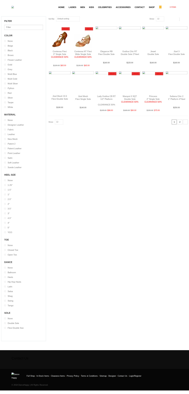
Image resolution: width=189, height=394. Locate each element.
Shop (152, 7)
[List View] (171, 18)
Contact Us (122, 376)
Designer (112, 376)
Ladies (72, 7)
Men (82, 7)
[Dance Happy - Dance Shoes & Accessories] (19, 7)
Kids (91, 7)
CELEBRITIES (105, 7)
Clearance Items (58, 376)
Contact (140, 7)
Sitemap (103, 376)
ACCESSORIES (123, 7)
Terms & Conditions (89, 376)
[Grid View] (168, 18)
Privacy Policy (73, 376)
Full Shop (31, 376)
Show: (151, 19)
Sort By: (51, 19)
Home (61, 7)
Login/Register (135, 376)
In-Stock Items (42, 376)
